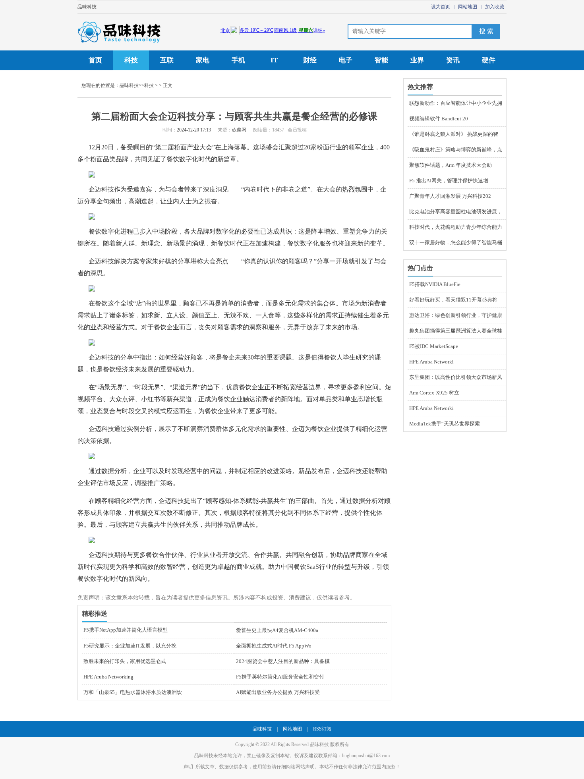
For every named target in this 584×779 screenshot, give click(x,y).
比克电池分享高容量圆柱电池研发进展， (455, 212)
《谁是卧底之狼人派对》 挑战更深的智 (453, 134)
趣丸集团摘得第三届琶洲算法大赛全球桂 (455, 331)
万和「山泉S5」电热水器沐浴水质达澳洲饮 (132, 692)
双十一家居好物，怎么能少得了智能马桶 (455, 242)
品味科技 (87, 7)
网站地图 (467, 7)
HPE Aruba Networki (431, 362)
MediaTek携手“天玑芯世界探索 (444, 424)
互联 (167, 60)
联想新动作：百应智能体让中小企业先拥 (455, 103)
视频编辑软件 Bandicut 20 (438, 119)
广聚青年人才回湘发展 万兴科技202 (450, 196)
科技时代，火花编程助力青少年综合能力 (455, 227)
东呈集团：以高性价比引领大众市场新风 (455, 377)
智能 (381, 60)
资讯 (453, 60)
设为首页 (440, 7)
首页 (95, 60)
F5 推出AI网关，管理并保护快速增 (448, 181)
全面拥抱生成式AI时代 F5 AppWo (273, 646)
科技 (131, 60)
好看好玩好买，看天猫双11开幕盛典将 (453, 300)
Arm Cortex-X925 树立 (434, 393)
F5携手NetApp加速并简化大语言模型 (125, 630)
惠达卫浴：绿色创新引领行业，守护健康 (455, 315)
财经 (310, 60)
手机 (238, 60)
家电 (202, 60)
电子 (345, 60)
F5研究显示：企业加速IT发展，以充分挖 (129, 646)
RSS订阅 (322, 729)
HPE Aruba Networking (108, 677)
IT (274, 60)
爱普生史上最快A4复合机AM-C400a (277, 630)
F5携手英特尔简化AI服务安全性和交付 (280, 677)
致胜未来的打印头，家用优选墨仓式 (124, 661)
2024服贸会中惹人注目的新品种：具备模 (283, 661)
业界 (417, 60)
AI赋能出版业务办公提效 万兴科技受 (278, 692)
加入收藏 (494, 7)
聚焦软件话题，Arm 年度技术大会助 (450, 165)
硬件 (488, 60)
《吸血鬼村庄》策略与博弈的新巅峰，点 (455, 150)
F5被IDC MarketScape (433, 346)
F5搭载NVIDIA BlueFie (434, 284)
